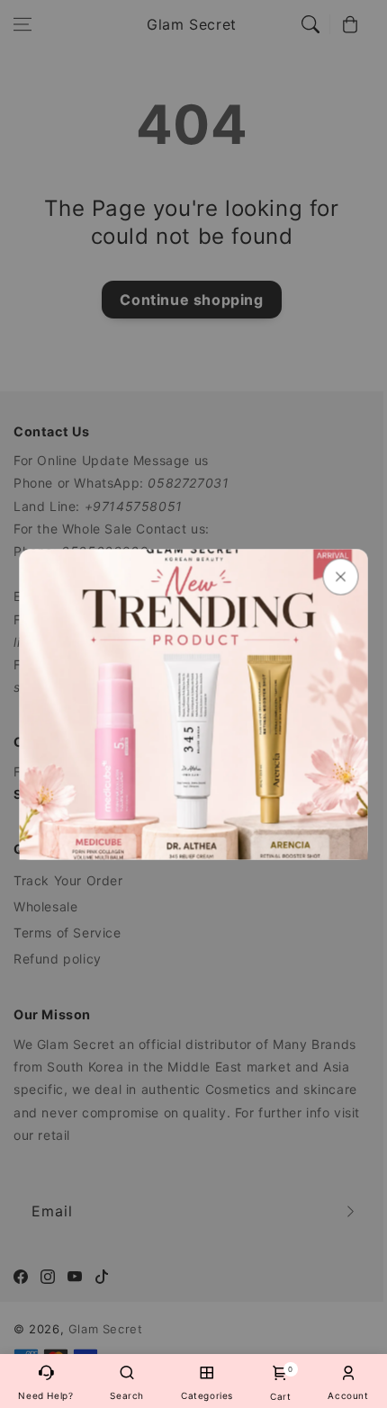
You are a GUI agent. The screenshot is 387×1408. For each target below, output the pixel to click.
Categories (207, 1395)
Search (127, 1395)
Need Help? (45, 1395)
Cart (280, 1383)
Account (348, 1395)
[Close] (341, 576)
